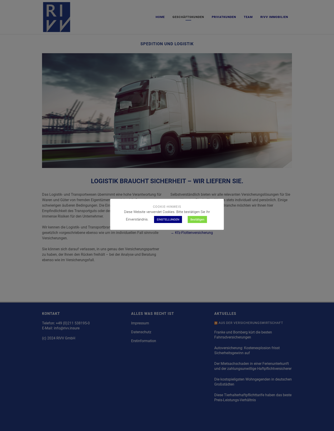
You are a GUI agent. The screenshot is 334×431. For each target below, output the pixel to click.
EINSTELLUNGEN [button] (168, 219)
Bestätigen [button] (197, 219)
